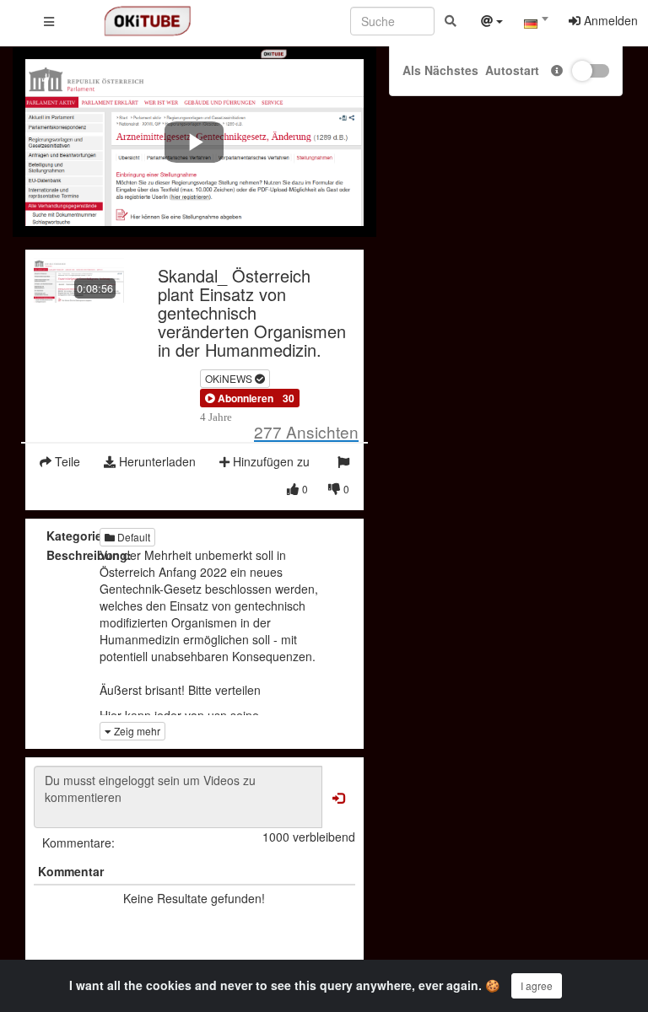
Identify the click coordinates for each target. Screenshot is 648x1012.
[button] (239, 398)
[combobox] (535, 24)
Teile (65, 461)
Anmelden (609, 20)
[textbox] (535, 23)
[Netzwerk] (492, 23)
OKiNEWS (230, 378)
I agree (537, 985)
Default (132, 537)
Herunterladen (156, 461)
